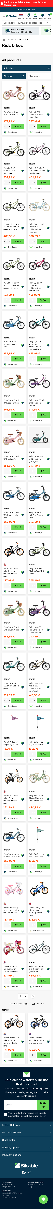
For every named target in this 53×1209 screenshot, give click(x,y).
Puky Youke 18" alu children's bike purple (37, 403)
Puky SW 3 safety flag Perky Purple (11, 743)
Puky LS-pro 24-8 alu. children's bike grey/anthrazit (36, 969)
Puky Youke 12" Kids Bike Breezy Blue (36, 515)
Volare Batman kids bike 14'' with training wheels (36, 1040)
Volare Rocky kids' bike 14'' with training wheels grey (11, 799)
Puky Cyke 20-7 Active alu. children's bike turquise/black (35, 345)
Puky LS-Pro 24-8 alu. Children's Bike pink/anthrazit (37, 170)
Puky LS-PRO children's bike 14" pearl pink (36, 114)
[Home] (4, 39)
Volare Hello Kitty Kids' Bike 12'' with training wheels (11, 910)
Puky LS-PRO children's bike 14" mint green (11, 170)
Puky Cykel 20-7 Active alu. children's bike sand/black (36, 687)
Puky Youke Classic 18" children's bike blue (11, 515)
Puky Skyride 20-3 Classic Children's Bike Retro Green (36, 798)
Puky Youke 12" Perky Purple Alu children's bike (36, 629)
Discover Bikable (11, 1132)
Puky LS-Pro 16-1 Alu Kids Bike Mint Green (36, 571)
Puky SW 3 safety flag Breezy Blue (36, 743)
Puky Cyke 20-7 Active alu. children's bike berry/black (35, 287)
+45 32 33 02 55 (7, 1184)
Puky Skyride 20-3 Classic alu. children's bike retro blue (36, 228)
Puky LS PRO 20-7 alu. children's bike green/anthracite (11, 285)
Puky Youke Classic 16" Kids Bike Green (12, 401)
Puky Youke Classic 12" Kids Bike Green (11, 628)
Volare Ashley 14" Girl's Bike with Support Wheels (11, 969)
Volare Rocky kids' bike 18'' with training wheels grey (11, 572)
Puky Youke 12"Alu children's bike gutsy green (36, 459)
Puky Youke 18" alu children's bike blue (12, 855)
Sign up (43, 1105)
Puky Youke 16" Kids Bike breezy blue (10, 344)
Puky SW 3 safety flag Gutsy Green (36, 855)
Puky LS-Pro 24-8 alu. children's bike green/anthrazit (11, 227)
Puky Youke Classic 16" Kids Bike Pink (11, 113)
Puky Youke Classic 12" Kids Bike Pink (11, 457)
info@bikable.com (8, 1187)
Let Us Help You (11, 1125)
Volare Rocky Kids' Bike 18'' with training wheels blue (36, 912)
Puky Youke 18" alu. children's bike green (11, 686)
